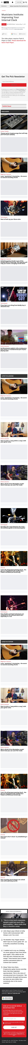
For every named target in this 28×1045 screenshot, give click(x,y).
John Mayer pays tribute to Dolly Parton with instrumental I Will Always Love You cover (14, 933)
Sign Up (14, 1027)
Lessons (4, 10)
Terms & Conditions (13, 1034)
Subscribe (18, 2)
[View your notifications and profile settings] (12, 2)
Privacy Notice (22, 90)
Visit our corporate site (14, 993)
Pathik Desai (12, 24)
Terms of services (20, 89)
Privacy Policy (19, 1033)
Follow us (15, 34)
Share (5, 34)
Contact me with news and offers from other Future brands (14, 1023)
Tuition (4, 24)
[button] (2, 2)
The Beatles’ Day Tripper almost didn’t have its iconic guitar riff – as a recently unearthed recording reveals (15, 943)
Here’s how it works (18, 29)
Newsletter (23, 34)
